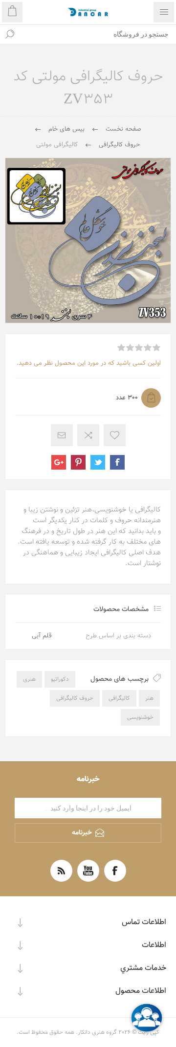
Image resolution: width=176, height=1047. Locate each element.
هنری (29, 679)
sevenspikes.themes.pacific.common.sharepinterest (78, 462)
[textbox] (98, 34)
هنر (149, 698)
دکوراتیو (60, 679)
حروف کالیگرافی (74, 698)
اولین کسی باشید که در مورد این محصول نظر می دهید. (89, 363)
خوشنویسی (140, 717)
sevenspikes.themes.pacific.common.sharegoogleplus (58, 462)
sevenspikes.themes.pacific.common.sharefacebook (117, 462)
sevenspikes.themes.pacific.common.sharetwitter (97, 462)
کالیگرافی (119, 698)
